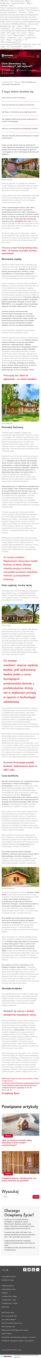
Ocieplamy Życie (7, 82)
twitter (29, 1269)
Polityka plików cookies (9, 1289)
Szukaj (4, 1270)
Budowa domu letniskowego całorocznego (15, 1330)
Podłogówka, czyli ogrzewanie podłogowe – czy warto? (19, 1337)
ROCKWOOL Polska (8, 1280)
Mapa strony (5, 1307)
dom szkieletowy (29, 219)
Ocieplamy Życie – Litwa (9, 1300)
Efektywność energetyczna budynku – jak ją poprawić (18, 1341)
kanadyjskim (18, 221)
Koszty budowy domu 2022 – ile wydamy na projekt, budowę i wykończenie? (19, 251)
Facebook (24, 1269)
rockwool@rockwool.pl (8, 1276)
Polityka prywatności (8, 1286)
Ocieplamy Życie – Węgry (9, 1296)
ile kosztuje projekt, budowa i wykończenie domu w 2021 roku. (20, 766)
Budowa (17, 82)
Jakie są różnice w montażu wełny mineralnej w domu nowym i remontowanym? (17, 1143)
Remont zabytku (6, 1333)
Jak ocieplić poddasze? (9, 1319)
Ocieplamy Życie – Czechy (9, 1303)
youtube (33, 1269)
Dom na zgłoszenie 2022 (9, 1316)
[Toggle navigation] (37, 56)
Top (37, 1269)
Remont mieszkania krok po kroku (12, 1323)
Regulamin (5, 1293)
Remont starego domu (8, 1326)
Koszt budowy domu (8, 1312)
